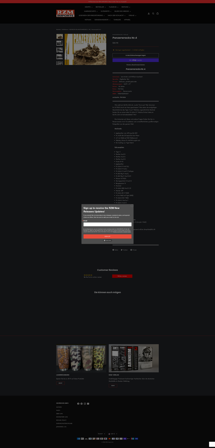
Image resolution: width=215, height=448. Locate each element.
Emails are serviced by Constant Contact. (122, 231)
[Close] (132, 206)
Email (85, 221)
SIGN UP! (107, 236)
